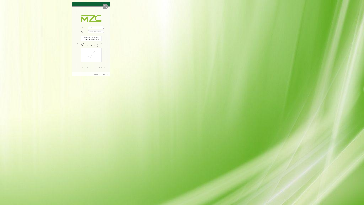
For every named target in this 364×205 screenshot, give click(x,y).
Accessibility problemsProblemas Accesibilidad (91, 38)
